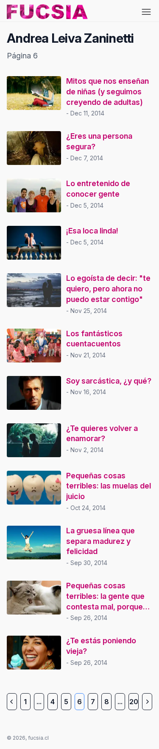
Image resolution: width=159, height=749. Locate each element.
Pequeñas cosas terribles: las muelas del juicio (108, 486)
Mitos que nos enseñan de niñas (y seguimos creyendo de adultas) (107, 92)
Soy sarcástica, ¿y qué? (108, 380)
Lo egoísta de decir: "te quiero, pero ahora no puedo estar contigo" (108, 289)
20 (133, 701)
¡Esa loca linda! (92, 230)
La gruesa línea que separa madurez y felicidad (100, 541)
